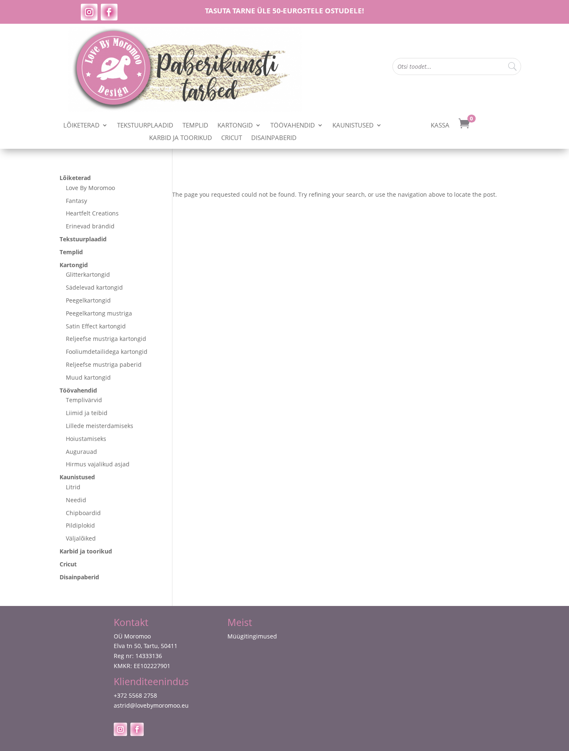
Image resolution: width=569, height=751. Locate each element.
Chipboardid (83, 513)
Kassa (440, 125)
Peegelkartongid (88, 300)
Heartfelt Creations (92, 213)
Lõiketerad (81, 125)
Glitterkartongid (88, 274)
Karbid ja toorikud (180, 138)
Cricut (231, 138)
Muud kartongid (88, 377)
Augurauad (81, 452)
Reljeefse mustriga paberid (104, 364)
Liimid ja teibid (86, 413)
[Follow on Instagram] (89, 12)
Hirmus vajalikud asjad (98, 464)
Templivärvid (84, 400)
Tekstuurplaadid (145, 125)
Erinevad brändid (90, 226)
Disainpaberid (274, 138)
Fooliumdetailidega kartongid (106, 351)
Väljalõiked (81, 538)
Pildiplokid (80, 525)
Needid (76, 500)
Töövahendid (292, 125)
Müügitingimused (252, 636)
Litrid (73, 487)
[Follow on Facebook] (109, 12)
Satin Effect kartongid (96, 326)
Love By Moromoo (90, 188)
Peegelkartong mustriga (99, 313)
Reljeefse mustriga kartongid (106, 339)
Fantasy (76, 201)
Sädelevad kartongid (94, 287)
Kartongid (235, 125)
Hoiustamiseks (86, 439)
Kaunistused (353, 125)
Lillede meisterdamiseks (99, 426)
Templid (195, 125)
